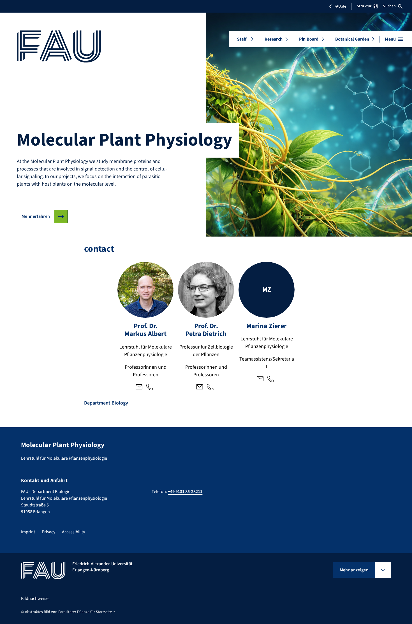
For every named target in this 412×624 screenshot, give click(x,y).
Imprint (28, 532)
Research (274, 39)
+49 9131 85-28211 (149, 387)
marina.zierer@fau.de (260, 379)
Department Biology (106, 402)
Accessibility (73, 532)
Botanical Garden (352, 39)
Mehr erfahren (36, 216)
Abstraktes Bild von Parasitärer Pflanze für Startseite (68, 612)
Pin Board (308, 39)
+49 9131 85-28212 (270, 379)
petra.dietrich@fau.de (199, 387)
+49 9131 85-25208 (210, 387)
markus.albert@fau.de (139, 387)
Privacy (48, 532)
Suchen (389, 6)
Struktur (364, 6)
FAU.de (340, 6)
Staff (242, 39)
